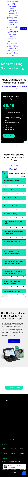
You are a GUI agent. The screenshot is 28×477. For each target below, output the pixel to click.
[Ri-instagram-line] (14, 440)
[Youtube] (17, 440)
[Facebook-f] (10, 440)
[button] (11, 145)
